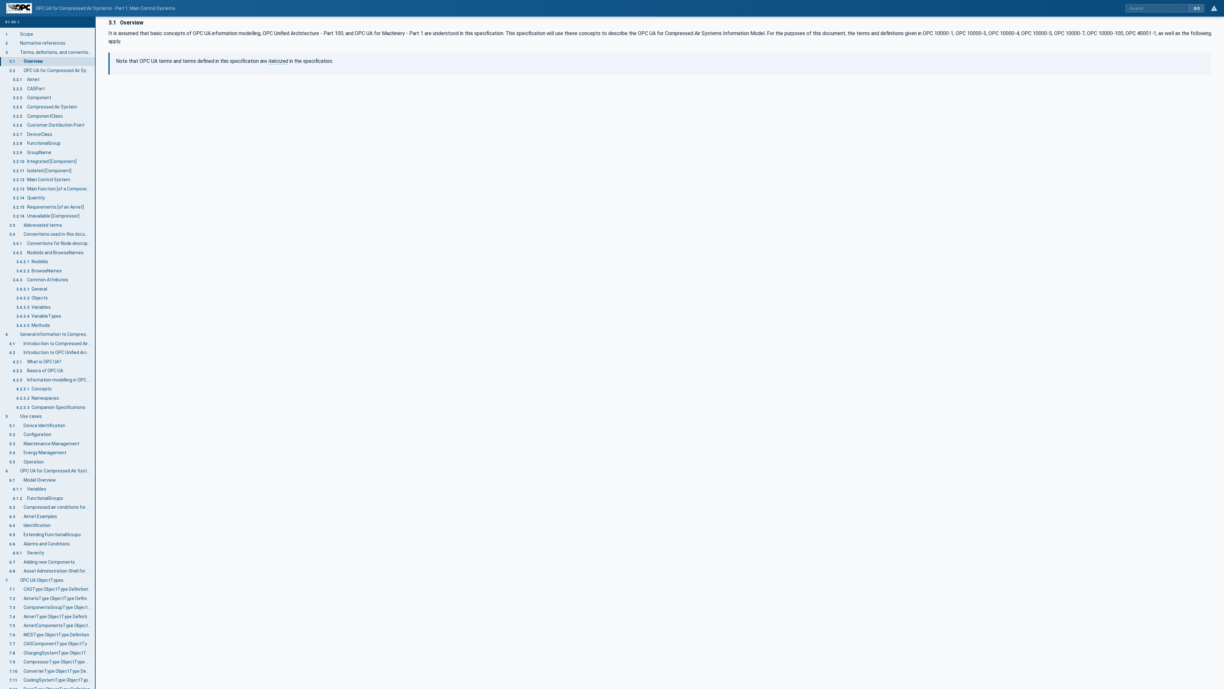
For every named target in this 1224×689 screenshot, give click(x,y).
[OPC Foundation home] (19, 8)
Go (1197, 8)
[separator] (96, 353)
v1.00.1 (12, 22)
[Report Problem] (1214, 8)
